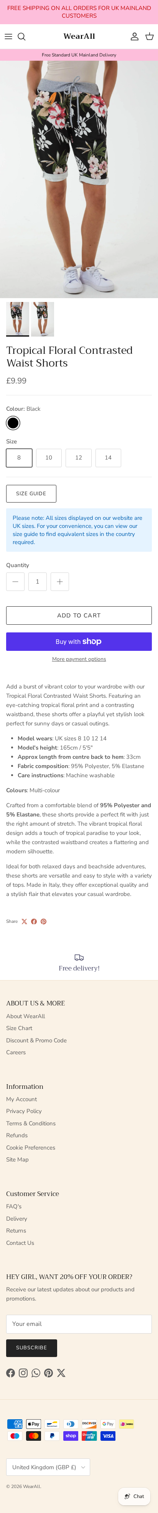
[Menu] (8, 36)
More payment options (79, 659)
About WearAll (25, 1016)
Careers (16, 1052)
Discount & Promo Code (36, 1040)
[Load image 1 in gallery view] (79, 179)
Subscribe (31, 1347)
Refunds (17, 1135)
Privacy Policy (24, 1111)
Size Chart (19, 1028)
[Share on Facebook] (34, 921)
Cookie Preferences (30, 1147)
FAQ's (13, 1206)
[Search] (25, 36)
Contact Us (20, 1243)
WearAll (31, 1486)
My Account (21, 1099)
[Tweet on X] (24, 921)
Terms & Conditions (31, 1123)
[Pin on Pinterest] (43, 921)
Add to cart (79, 615)
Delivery (16, 1219)
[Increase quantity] (60, 581)
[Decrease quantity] (15, 581)
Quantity (17, 565)
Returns (16, 1230)
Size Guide (31, 493)
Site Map (17, 1159)
